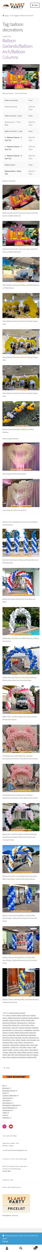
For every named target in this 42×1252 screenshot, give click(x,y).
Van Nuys (30, 1052)
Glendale (35, 1028)
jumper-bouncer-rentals (17, 1013)
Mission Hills (24, 1033)
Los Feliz (11, 1033)
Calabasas (31, 1023)
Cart (32, 1246)
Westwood (15, 1057)
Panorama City (34, 1038)
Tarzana (16, 1050)
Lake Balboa (28, 1030)
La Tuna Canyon (17, 1030)
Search (21, 1248)
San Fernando (31, 1040)
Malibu (17, 1033)
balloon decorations (14, 1018)
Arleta (8, 1015)
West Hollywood (20, 1055)
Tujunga (5, 1052)
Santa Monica (28, 1042)
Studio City (14, 1047)
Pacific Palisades (16, 1038)
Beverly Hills (30, 1020)
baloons (17, 1020)
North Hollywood (22, 1035)
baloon (11, 1020)
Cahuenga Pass (22, 1023)
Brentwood (6, 1023)
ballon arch (26, 1015)
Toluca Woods (33, 1050)
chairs (32, 1025)
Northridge (32, 1035)
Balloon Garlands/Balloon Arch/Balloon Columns (17, 49)
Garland (22, 1028)
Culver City (14, 1028)
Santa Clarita (18, 1042)
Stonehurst (6, 1047)
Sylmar (29, 1047)
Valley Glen (12, 1052)
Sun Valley (22, 1047)
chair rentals (25, 1025)
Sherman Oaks (25, 1045)
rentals (18, 1040)
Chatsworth (6, 1028)
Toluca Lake (23, 1050)
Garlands (28, 1028)
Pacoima (25, 1038)
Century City (16, 1025)
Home (7, 16)
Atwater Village (16, 1015)
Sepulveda (5, 1045)
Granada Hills (7, 1030)
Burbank (13, 1023)
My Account (7, 1248)
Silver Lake (33, 1045)
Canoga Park (6, 1025)
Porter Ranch (6, 1040)
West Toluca (6, 1057)
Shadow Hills (14, 1045)
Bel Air (23, 1020)
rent (13, 1040)
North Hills (12, 1035)
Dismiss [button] (5, 1241)
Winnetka (22, 1057)
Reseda (23, 1040)
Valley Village (21, 1052)
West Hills (11, 1055)
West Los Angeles (32, 1055)
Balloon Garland (27, 1018)
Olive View (5, 1038)
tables (10, 1050)
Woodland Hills (31, 1057)
